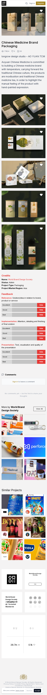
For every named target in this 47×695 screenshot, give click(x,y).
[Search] (26, 3)
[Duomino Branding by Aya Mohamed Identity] (34, 469)
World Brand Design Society (20, 279)
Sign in (32, 3)
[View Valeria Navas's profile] (5, 534)
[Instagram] (35, 598)
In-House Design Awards (32, 687)
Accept (37, 691)
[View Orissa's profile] (27, 534)
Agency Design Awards (13, 687)
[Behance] (30, 602)
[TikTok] (39, 602)
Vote (41, 305)
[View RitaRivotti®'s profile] (5, 512)
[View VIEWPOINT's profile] (27, 557)
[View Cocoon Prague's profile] (5, 557)
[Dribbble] (39, 598)
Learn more (20, 690)
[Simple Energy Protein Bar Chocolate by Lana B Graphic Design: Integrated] (12, 424)
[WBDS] (30, 598)
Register (40, 3)
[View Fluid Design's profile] (27, 512)
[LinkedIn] (35, 602)
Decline (29, 691)
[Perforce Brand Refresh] (34, 447)
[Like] (41, 10)
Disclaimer (28, 686)
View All (39, 409)
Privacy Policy (8, 684)
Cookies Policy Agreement (24, 684)
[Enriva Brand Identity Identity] (34, 424)
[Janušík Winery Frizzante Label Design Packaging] (12, 447)
